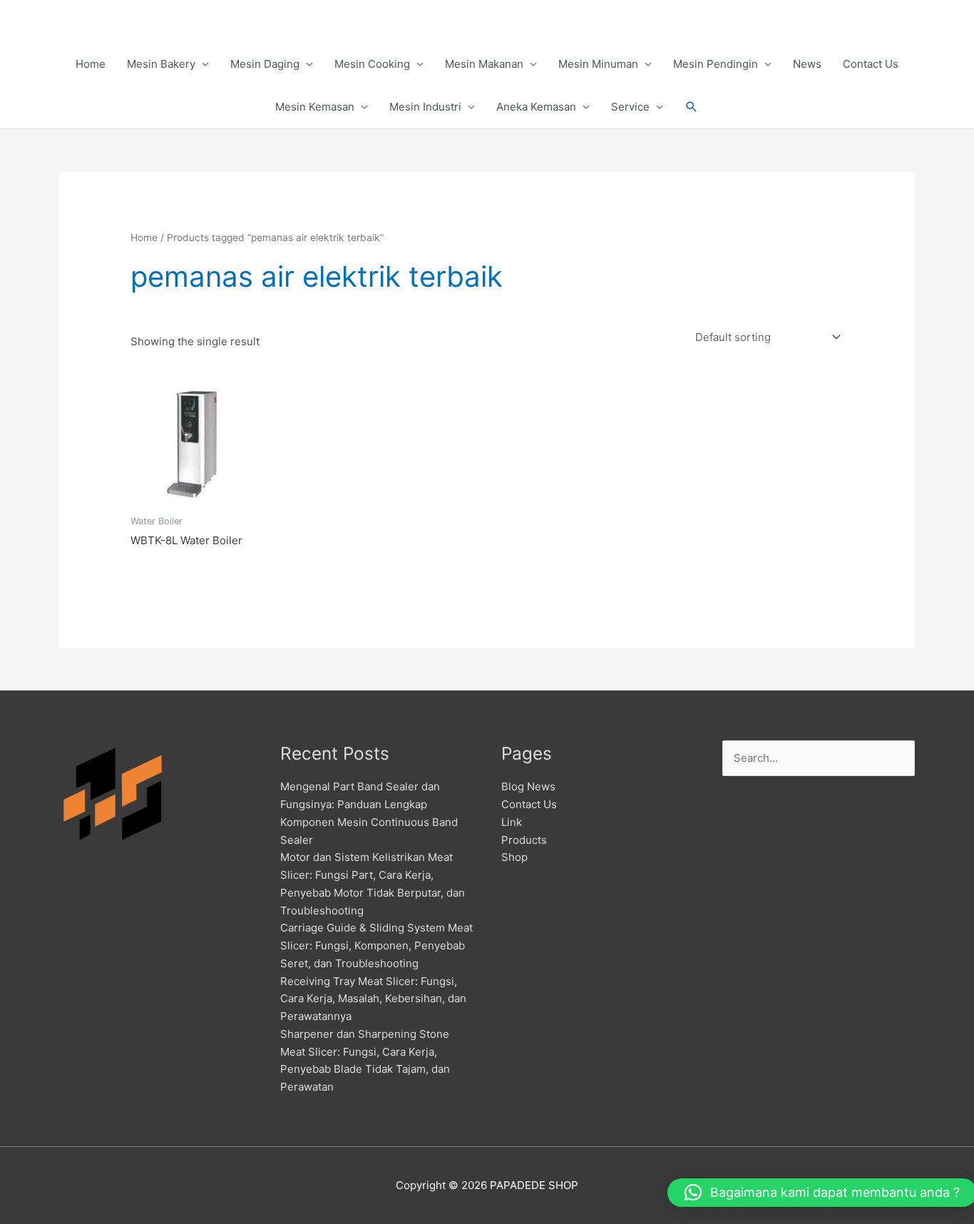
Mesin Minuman (598, 64)
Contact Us (870, 64)
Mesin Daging (264, 64)
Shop (514, 857)
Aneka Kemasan (536, 106)
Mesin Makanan (484, 64)
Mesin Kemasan (314, 106)
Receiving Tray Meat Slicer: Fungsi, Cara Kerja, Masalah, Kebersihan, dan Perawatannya (373, 999)
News (807, 64)
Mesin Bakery (161, 64)
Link (511, 822)
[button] (692, 107)
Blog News (528, 786)
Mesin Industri (425, 106)
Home (91, 64)
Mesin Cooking (372, 64)
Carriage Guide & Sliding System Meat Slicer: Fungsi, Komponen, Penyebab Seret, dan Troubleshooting (376, 945)
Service (630, 106)
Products (524, 840)
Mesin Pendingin (715, 64)
